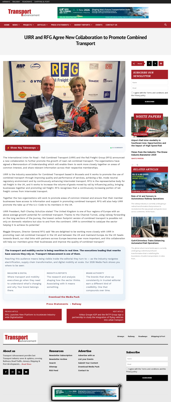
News (15, 25)
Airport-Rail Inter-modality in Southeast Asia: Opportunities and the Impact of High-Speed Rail (148, 143)
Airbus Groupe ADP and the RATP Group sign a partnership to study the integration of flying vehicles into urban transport (97, 317)
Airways (6, 1)
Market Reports (82, 25)
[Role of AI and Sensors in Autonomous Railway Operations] (149, 182)
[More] (161, 63)
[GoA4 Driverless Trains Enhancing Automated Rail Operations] (149, 227)
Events (99, 25)
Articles (41, 25)
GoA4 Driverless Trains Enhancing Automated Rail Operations (147, 241)
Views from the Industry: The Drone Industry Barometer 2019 (149, 153)
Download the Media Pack (64, 297)
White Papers (140, 134)
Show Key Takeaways (23, 147)
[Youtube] (26, 372)
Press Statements (60, 25)
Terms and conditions (155, 93)
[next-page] (136, 165)
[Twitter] (155, 63)
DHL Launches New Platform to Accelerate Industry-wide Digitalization (30, 316)
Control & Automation (143, 192)
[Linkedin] (19, 372)
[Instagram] (12, 372)
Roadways (27, 1)
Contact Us (111, 25)
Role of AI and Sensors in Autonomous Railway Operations (147, 197)
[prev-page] (132, 165)
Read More (26, 364)
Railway (16, 1)
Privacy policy (139, 95)
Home (6, 25)
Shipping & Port (42, 1)
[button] (165, 25)
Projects (27, 25)
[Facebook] (149, 63)
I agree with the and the (149, 94)
